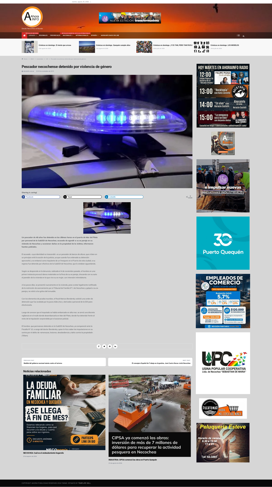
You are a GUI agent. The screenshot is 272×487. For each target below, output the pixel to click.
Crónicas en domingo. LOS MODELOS (167, 45)
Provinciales (55, 35)
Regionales (43, 35)
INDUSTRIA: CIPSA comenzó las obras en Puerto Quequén (133, 460)
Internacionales (82, 34)
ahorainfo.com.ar (28, 71)
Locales (33, 34)
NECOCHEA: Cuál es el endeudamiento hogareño (43, 453)
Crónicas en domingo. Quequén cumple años (56, 45)
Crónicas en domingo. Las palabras (224, 45)
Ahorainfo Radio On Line (110, 35)
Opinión (94, 35)
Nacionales (68, 34)
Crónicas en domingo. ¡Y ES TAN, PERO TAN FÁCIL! (115, 45)
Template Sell (84, 483)
